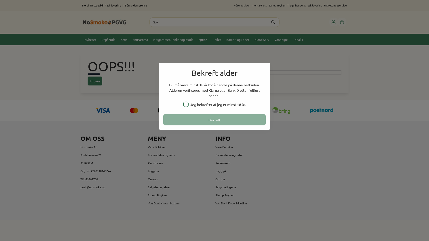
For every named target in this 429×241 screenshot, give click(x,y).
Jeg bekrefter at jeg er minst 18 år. (218, 104)
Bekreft (214, 120)
